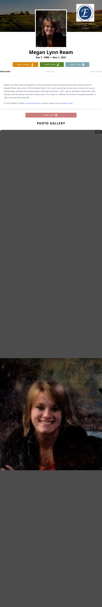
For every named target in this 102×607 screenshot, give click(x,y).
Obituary (5, 71)
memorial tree (32, 103)
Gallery (50, 71)
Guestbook (96, 71)
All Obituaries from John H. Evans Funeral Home (85, 24)
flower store (67, 103)
